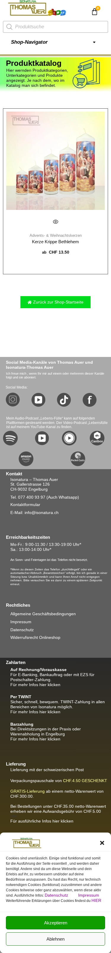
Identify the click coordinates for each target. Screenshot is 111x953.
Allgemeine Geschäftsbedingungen (43, 613)
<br (58, 811)
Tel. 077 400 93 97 (27, 497)
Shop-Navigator (29, 42)
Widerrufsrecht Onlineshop (35, 637)
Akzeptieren (55, 922)
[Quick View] (56, 222)
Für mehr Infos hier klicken (35, 684)
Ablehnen (55, 938)
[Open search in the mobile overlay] (55, 27)
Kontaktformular (25, 504)
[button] (102, 843)
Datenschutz (57, 895)
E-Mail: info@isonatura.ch (34, 512)
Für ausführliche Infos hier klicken (41, 821)
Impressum (88, 895)
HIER (96, 900)
